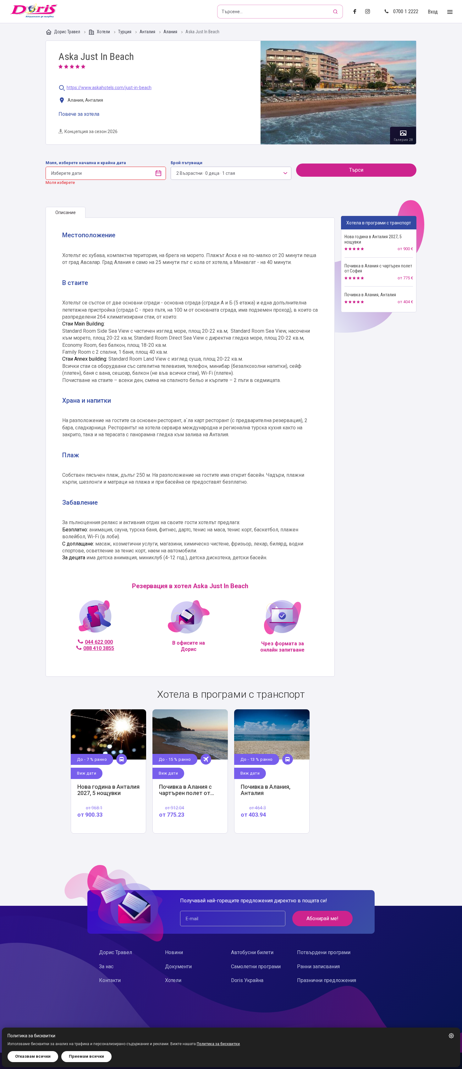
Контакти (110, 980)
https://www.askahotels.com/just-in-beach (109, 87)
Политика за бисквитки (218, 1044)
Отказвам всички (33, 1056)
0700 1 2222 (405, 11)
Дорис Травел (67, 31)
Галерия (338, 92)
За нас (106, 967)
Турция (125, 32)
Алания (170, 32)
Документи (178, 967)
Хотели (103, 31)
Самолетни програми (256, 967)
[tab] (65, 212)
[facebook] (356, 12)
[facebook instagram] (370, 12)
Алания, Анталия (85, 100)
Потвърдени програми (323, 952)
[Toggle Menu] (450, 12)
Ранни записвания (318, 967)
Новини (174, 952)
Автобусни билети (252, 952)
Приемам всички (86, 1056)
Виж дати (86, 773)
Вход (433, 12)
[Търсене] (336, 11)
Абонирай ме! (322, 918)
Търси (356, 170)
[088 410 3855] (95, 619)
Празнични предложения (326, 980)
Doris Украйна (247, 980)
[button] (451, 1036)
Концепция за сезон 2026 (91, 131)
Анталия (148, 32)
